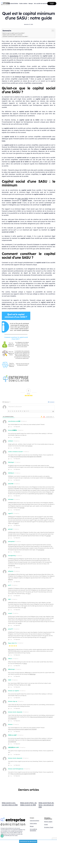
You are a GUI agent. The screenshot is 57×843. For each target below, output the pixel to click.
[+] (28, 411)
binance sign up (12, 701)
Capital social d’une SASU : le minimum (12, 34)
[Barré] (15, 411)
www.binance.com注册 (14, 421)
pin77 (9, 585)
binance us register (13, 690)
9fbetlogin (11, 462)
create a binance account (15, 451)
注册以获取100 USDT (13, 747)
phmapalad (11, 541)
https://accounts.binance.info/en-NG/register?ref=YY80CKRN (25, 456)
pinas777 (10, 629)
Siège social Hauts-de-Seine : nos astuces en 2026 (46, 805)
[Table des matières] (53, 30)
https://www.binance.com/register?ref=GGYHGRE (22, 773)
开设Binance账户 (12, 735)
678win (10, 658)
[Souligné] (13, 411)
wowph (10, 613)
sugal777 (10, 513)
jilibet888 (10, 483)
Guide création (33, 823)
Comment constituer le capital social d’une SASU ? (15, 36)
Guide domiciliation (34, 820)
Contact (46, 824)
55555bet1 (11, 473)
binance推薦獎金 (12, 430)
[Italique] (11, 411)
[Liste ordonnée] (17, 411)
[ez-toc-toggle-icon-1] (52, 30)
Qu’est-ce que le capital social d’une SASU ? (14, 33)
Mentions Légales (48, 821)
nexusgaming (12, 555)
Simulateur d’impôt (51, 3)
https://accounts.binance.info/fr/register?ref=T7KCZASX (22, 729)
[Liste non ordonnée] (19, 411)
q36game (10, 571)
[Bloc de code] (22, 411)
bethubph (10, 499)
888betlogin (11, 669)
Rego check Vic (12, 649)
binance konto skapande (15, 712)
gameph (10, 529)
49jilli (9, 680)
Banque (32, 826)
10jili (9, 599)
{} (26, 411)
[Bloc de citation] (20, 411)
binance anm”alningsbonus (15, 768)
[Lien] (24, 411)
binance (10, 724)
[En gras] (9, 411)
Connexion (51, 402)
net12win (10, 441)
